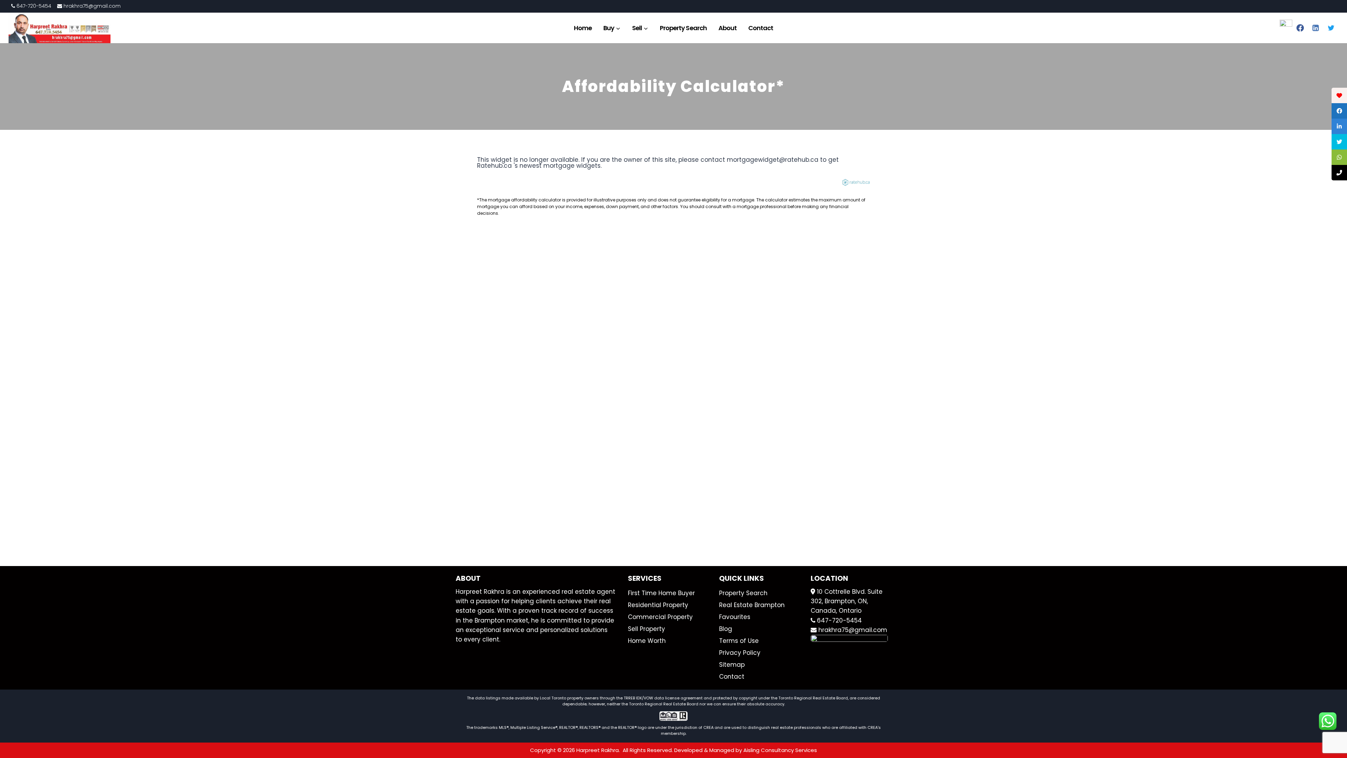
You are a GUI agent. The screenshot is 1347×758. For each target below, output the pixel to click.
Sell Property (646, 629)
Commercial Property (660, 617)
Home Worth (647, 641)
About (727, 28)
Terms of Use (739, 641)
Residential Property (658, 605)
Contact (760, 28)
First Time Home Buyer (661, 593)
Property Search (683, 28)
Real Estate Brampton (752, 605)
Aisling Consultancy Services (780, 750)
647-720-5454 (33, 5)
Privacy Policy (739, 653)
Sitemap (732, 664)
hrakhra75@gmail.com (91, 5)
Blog (725, 629)
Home (583, 28)
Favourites (734, 617)
